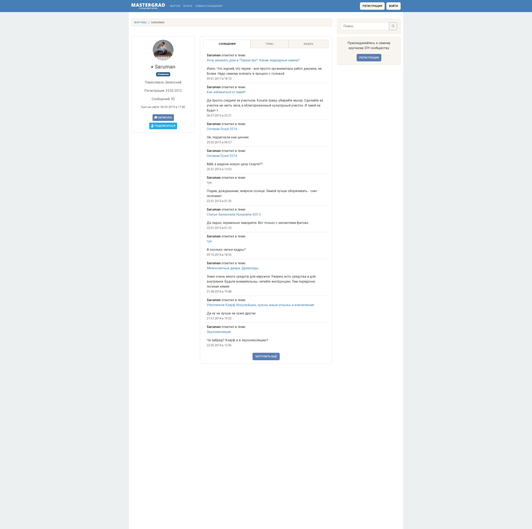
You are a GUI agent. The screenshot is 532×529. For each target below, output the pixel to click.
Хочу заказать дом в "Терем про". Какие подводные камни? (253, 60)
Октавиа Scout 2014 (222, 129)
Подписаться (164, 125)
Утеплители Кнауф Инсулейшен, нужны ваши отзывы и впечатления (260, 305)
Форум (175, 5)
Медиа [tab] (308, 43)
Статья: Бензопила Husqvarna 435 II (234, 214)
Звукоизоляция (219, 332)
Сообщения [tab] (227, 43)
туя (209, 183)
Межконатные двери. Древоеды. (233, 268)
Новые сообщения (208, 5)
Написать (164, 117)
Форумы (140, 22)
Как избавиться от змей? (226, 92)
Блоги (187, 5)
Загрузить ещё (266, 356)
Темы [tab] (269, 43)
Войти (393, 5)
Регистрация (372, 5)
